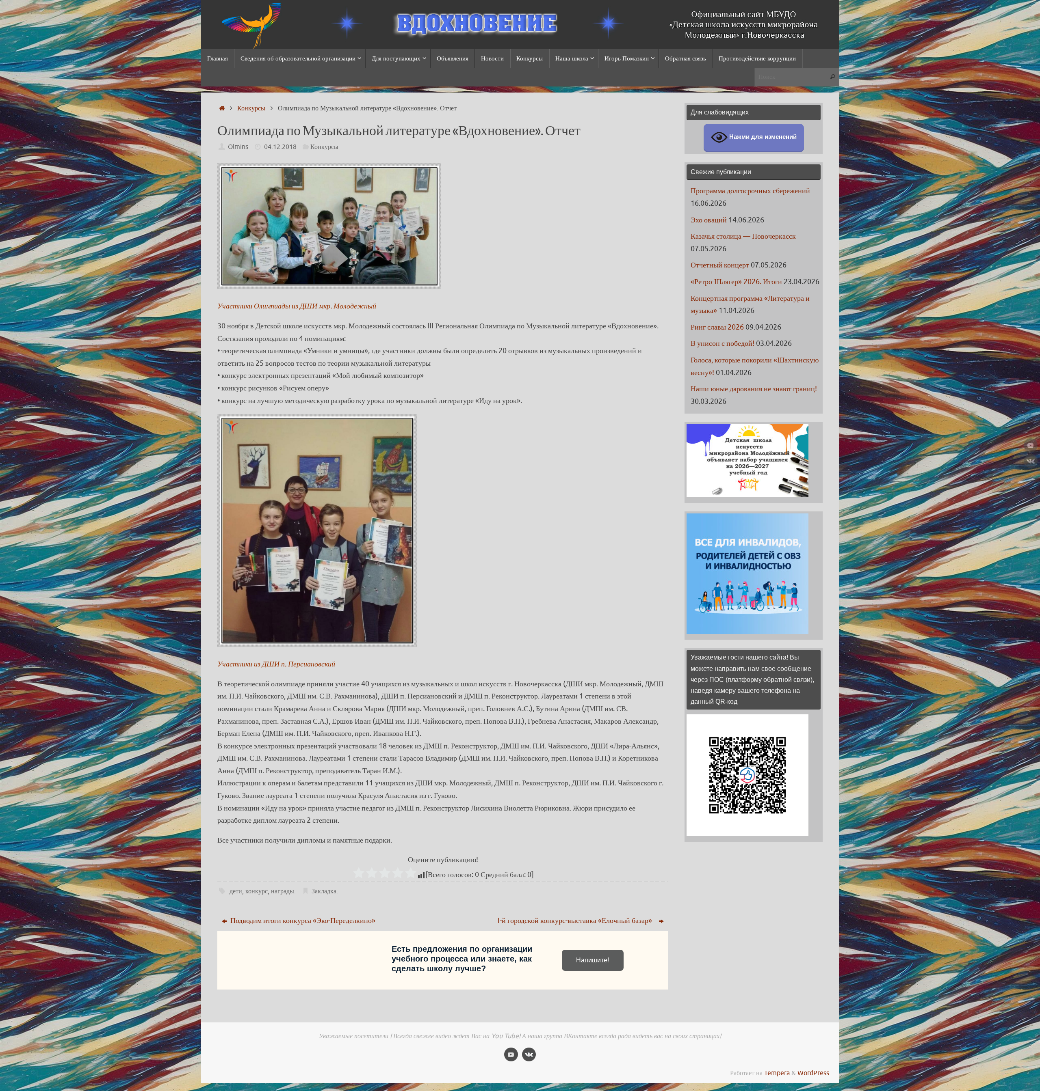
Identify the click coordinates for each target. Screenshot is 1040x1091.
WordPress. (814, 1073)
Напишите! (592, 960)
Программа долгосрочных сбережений (750, 190)
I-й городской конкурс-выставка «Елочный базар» (577, 920)
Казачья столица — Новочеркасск (743, 236)
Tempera (777, 1073)
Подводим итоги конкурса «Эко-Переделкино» (302, 920)
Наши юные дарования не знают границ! (754, 388)
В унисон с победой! (722, 343)
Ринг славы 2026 (717, 327)
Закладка (324, 891)
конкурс (256, 891)
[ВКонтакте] (1031, 461)
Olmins (238, 146)
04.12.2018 (280, 146)
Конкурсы (251, 108)
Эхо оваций (709, 220)
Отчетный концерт (720, 265)
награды (282, 891)
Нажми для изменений (762, 137)
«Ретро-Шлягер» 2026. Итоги (736, 281)
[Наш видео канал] (1031, 445)
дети (236, 891)
